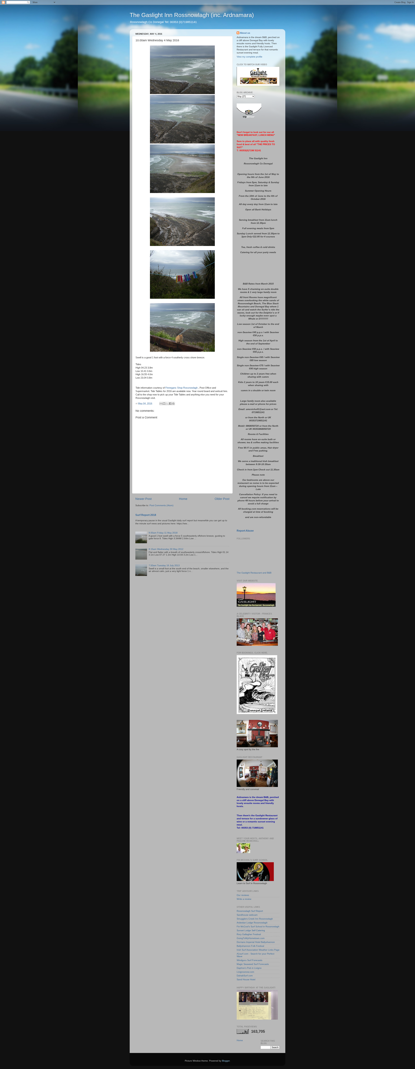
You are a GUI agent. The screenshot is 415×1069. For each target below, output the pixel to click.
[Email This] (161, 403)
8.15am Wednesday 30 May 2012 (166, 549)
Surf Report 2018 (145, 515)
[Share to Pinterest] (173, 403)
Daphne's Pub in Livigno (249, 968)
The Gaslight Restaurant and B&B (254, 573)
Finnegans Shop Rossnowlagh (181, 388)
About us (245, 33)
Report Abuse (245, 530)
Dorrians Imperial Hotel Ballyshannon (256, 942)
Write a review (244, 899)
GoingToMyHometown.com (251, 938)
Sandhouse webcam (247, 915)
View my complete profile (249, 57)
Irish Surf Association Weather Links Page (258, 950)
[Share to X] (167, 403)
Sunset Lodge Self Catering (251, 930)
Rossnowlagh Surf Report (250, 911)
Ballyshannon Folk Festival (250, 946)
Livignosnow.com (245, 972)
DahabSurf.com (245, 975)
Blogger (226, 1061)
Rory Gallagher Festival (249, 934)
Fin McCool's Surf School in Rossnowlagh (258, 926)
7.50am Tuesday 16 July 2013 (164, 565)
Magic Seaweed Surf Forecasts (253, 964)
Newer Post (143, 498)
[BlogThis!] (164, 403)
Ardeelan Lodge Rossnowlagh (252, 922)
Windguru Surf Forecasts (249, 960)
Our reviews (243, 895)
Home (183, 498)
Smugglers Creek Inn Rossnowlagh (255, 919)
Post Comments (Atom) (161, 505)
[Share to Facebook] (170, 403)
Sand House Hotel (246, 979)
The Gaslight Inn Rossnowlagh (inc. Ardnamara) (192, 15)
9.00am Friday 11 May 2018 (163, 533)
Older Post (222, 498)
